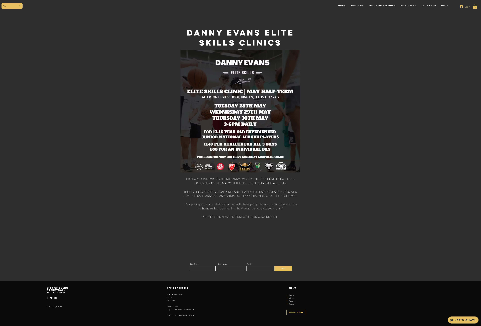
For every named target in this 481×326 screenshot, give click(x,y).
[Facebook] (47, 298)
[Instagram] (55, 298)
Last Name (222, 264)
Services (292, 301)
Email (249, 264)
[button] (475, 6)
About (291, 298)
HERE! (275, 216)
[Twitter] (51, 298)
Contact (292, 304)
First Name (194, 264)
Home (291, 295)
